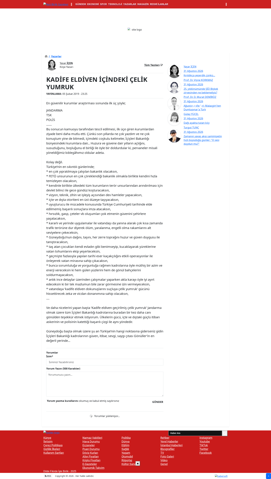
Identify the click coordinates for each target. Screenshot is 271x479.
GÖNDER (157, 402)
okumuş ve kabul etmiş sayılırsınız (83, 401)
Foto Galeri (167, 456)
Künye (47, 437)
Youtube (204, 441)
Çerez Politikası (53, 445)
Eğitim (125, 445)
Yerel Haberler (169, 441)
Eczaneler (88, 445)
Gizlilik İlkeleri (51, 449)
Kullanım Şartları (53, 452)
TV (162, 452)
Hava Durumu (91, 441)
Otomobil (127, 456)
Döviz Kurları (90, 452)
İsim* (49, 356)
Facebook (205, 452)
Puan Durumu (91, 449)
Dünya (126, 441)
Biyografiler (167, 449)
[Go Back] (268, 476)
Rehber (164, 437)
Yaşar (66, 63)
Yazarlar (55, 56)
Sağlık (125, 449)
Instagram (205, 437)
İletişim (48, 441)
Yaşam (126, 452)
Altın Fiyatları (90, 456)
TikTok (203, 445)
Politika (126, 437)
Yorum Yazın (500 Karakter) (63, 368)
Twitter (203, 449)
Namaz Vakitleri (92, 437)
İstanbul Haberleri (171, 445)
